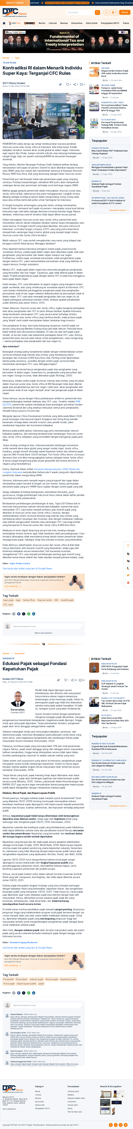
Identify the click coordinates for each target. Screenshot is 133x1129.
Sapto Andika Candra (20, 563)
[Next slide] (127, 41)
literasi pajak (52, 979)
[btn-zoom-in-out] (60, 84)
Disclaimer (72, 1102)
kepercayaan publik (26, 983)
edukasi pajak (36, 979)
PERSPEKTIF (8, 658)
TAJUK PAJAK (9, 62)
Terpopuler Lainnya (117, 210)
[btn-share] (74, 84)
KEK (56, 600)
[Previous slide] (6, 41)
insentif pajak (67, 600)
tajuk (18, 600)
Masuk (125, 12)
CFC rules (8, 604)
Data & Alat (91, 23)
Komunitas (76, 23)
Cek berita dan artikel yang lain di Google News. (28, 568)
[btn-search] (97, 12)
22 (84, 680)
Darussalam (17, 709)
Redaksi (71, 1095)
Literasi (53, 23)
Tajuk (17, 58)
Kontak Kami (73, 1105)
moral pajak (9, 983)
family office (29, 600)
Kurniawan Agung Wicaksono (24, 942)
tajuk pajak (8, 600)
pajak (41, 983)
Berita (42, 23)
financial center (44, 600)
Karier (70, 1108)
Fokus (126, 23)
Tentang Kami (73, 1091)
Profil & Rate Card (75, 1112)
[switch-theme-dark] (106, 12)
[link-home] (4, 23)
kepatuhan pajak (68, 979)
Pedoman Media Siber (76, 1098)
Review (64, 23)
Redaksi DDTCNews (13, 679)
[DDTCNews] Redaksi (14, 83)
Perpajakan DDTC (110, 23)
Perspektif (19, 653)
